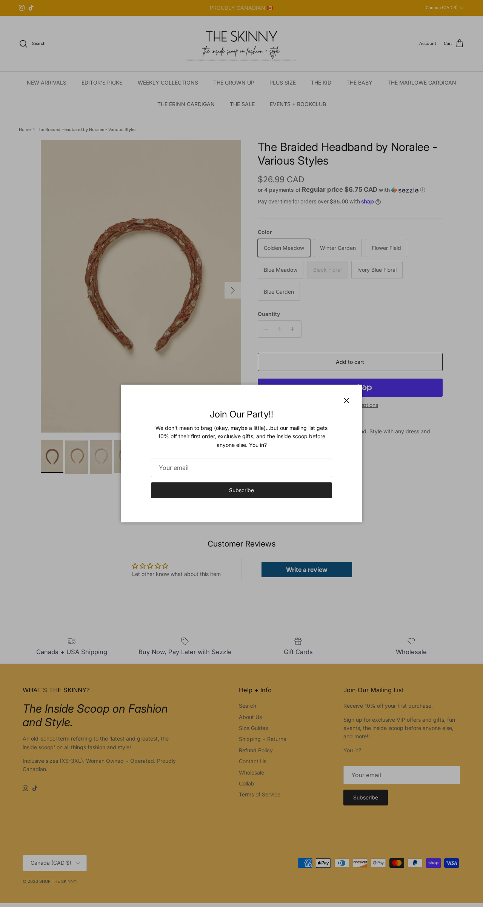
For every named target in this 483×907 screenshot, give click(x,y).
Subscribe (241, 490)
